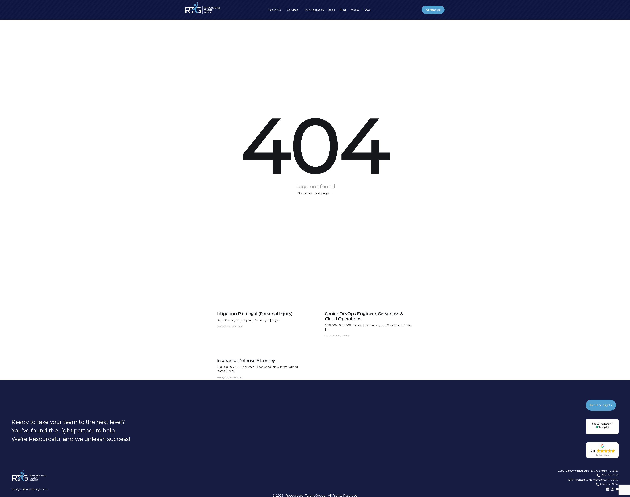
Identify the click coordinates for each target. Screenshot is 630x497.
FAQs (367, 9)
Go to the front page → (315, 193)
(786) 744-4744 (610, 475)
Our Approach (314, 9)
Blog (343, 9)
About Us (274, 9)
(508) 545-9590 (609, 484)
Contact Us (433, 9)
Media (355, 9)
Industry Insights (601, 405)
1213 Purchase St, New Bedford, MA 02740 (593, 479)
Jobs (332, 9)
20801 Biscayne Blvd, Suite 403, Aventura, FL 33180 (588, 470)
